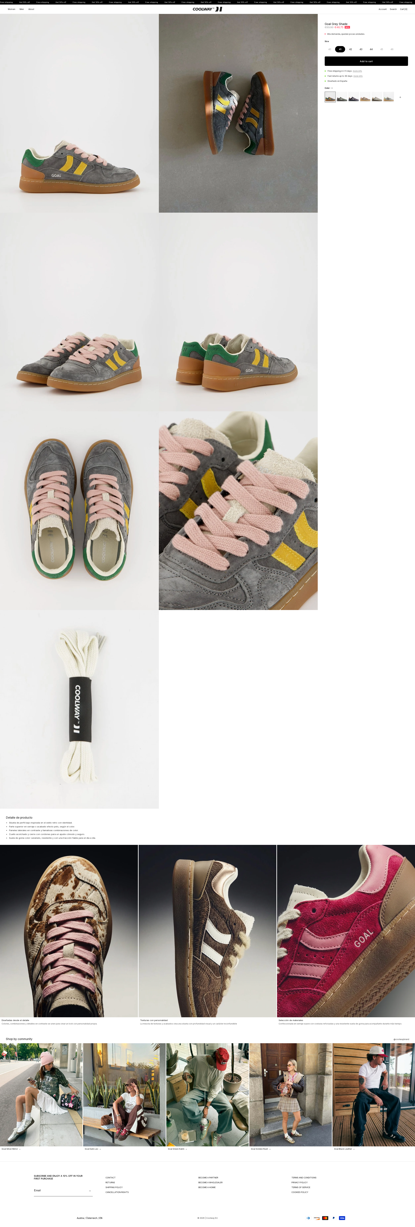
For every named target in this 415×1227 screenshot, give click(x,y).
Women (11, 9)
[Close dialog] (411, 1133)
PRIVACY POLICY (299, 1182)
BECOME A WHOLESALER (210, 1182)
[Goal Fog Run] (376, 97)
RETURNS (110, 1182)
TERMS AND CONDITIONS (303, 1177)
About (31, 9)
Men (22, 9)
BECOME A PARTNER (208, 1177)
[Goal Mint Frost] (388, 97)
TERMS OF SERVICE (300, 1187)
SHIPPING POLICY (114, 1187)
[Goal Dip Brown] (365, 97)
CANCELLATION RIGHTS (117, 1192)
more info (357, 71)
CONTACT (111, 1177)
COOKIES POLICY (299, 1192)
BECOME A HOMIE (207, 1187)
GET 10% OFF (378, 1205)
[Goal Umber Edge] (341, 97)
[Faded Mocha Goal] (353, 97)
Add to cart (366, 61)
